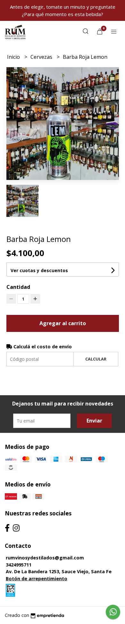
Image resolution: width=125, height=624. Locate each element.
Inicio (14, 56)
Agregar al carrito (62, 323)
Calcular (95, 359)
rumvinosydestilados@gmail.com (45, 558)
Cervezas (42, 56)
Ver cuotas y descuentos (39, 270)
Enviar (94, 420)
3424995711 (18, 565)
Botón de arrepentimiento (36, 578)
